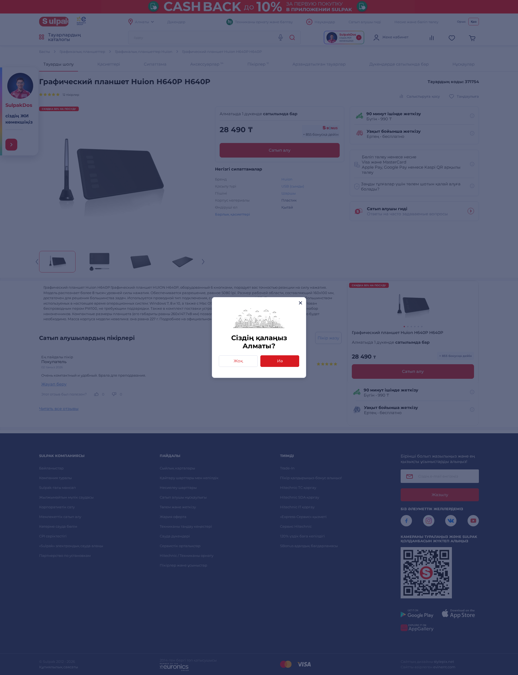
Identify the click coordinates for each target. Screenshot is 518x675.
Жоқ (238, 360)
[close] (300, 303)
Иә (280, 360)
